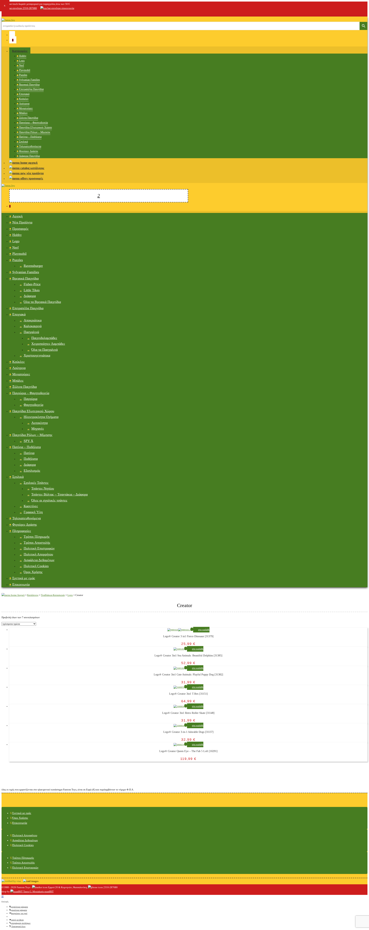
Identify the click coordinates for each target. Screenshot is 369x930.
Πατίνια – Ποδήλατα (30, 136)
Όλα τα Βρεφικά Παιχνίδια (42, 302)
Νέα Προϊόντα (22, 222)
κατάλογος (37, 168)
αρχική (32, 162)
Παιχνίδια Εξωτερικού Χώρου (35, 127)
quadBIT (49, 891)
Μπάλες (23, 113)
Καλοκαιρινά (33, 326)
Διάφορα (30, 296)
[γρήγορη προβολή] (191, 629)
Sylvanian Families (29, 79)
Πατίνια (29, 453)
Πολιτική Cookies (36, 566)
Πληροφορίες (21, 531)
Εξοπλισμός (32, 470)
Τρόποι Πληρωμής (37, 537)
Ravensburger (33, 266)
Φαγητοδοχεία (33, 405)
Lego (22, 60)
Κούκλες (24, 98)
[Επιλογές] (2, 896)
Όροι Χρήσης (33, 572)
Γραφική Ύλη (33, 512)
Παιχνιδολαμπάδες (44, 338)
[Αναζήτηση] (98, 195)
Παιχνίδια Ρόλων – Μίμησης (34, 132)
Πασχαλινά (31, 332)
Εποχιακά (24, 94)
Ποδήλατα (31, 459)
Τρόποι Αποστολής (37, 542)
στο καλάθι (203, 629)
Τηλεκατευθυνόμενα (30, 146)
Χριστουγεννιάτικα (37, 355)
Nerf (21, 65)
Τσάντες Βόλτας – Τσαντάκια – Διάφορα (59, 494)
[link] (4, 13)
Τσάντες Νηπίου (42, 488)
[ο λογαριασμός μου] (12, 34)
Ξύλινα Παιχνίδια (28, 117)
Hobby (22, 56)
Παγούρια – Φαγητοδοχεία (33, 122)
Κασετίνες (31, 506)
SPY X (28, 441)
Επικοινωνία (21, 584)
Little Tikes (32, 290)
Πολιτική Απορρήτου (38, 554)
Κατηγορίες (19, 51)
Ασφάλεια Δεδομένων (39, 560)
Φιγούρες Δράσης (28, 151)
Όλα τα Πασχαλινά (44, 350)
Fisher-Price (32, 284)
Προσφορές (20, 229)
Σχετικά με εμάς (23, 578)
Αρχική (17, 216)
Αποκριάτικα (33, 320)
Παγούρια (30, 399)
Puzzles (23, 75)
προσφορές (35, 178)
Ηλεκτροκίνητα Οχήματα (41, 417)
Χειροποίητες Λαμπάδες (48, 344)
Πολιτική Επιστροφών (39, 548)
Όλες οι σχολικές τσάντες (49, 500)
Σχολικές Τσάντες (36, 483)
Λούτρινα (24, 103)
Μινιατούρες (26, 108)
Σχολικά (23, 141)
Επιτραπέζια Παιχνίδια (31, 89)
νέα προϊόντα (35, 173)
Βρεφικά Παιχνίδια (29, 84)
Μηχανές (37, 428)
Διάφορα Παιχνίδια (29, 156)
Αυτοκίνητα (39, 423)
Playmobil (24, 70)
